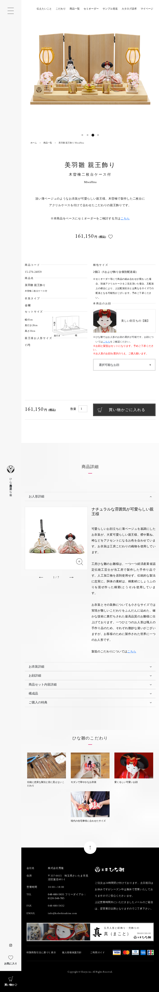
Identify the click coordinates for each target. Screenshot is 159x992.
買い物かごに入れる (127, 410)
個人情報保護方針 (72, 952)
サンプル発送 (110, 8)
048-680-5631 (56, 894)
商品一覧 (75, 8)
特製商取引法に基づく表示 (41, 952)
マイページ (147, 8)
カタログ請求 (129, 8)
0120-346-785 (56, 898)
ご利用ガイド (97, 952)
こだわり (61, 8)
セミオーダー (91, 8)
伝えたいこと (44, 8)
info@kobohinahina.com (62, 913)
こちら (125, 218)
